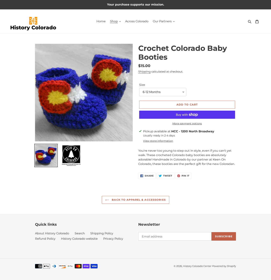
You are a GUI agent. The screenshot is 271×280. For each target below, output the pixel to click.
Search (80, 233)
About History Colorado (52, 233)
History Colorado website (79, 238)
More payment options (187, 123)
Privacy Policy (113, 238)
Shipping (144, 71)
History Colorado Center (197, 266)
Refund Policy (45, 238)
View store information (158, 140)
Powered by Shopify (224, 266)
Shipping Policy (101, 233)
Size (142, 85)
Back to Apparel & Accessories (138, 199)
